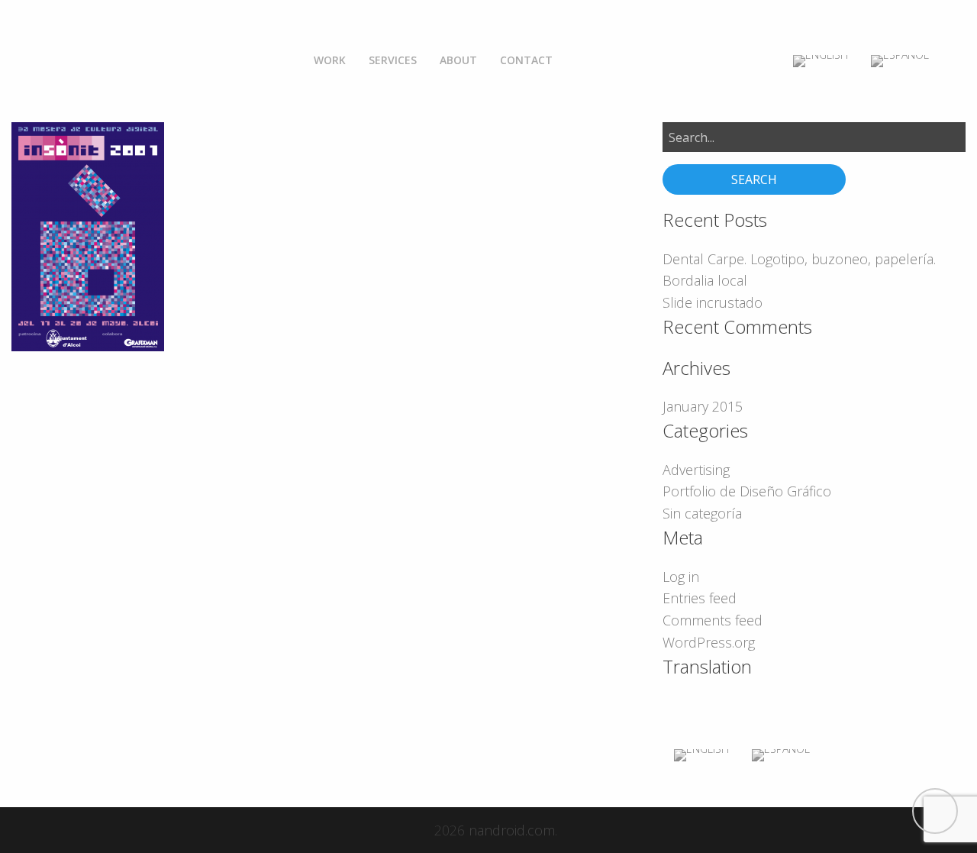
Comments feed (713, 620)
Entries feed (700, 598)
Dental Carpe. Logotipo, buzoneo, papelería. (799, 259)
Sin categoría (702, 513)
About (458, 60)
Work (330, 60)
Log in (681, 576)
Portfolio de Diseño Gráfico (747, 491)
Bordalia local (705, 280)
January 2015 (703, 406)
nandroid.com (512, 830)
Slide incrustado (713, 302)
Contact (526, 60)
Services (393, 60)
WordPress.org (709, 642)
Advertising (696, 469)
